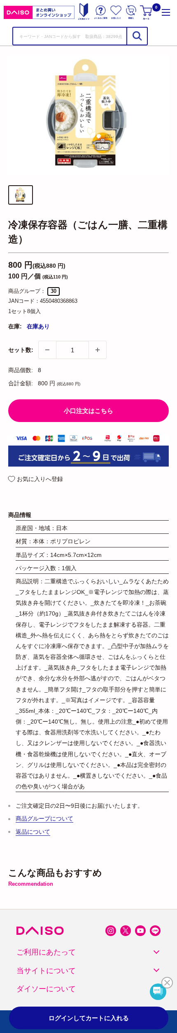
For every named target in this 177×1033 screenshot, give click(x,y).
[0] (147, 12)
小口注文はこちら (88, 410)
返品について (33, 831)
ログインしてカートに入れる (89, 1017)
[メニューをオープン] (166, 12)
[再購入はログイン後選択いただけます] (131, 12)
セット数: (20, 350)
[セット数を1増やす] (97, 349)
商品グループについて (44, 818)
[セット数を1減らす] (47, 349)
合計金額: (20, 383)
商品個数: (20, 370)
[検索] (136, 36)
